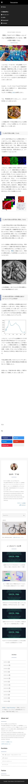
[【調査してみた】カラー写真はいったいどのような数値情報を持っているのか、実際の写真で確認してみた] (14, 53)
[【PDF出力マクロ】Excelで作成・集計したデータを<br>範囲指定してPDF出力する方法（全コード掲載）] (14, 595)
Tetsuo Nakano (11, 781)
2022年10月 (6, 688)
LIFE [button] (3, 17)
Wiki (12, 250)
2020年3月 (6, 701)
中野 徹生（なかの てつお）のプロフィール (11, 754)
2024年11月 (6, 665)
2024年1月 (6, 671)
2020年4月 (6, 698)
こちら (13, 92)
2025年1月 (6, 662)
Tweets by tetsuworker (5, 775)
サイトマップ (4, 764)
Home (4, 7)
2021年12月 (6, 691)
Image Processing (14, 42)
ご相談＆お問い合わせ (16, 537)
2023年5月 (6, 681)
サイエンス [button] (5, 14)
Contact (4, 23)
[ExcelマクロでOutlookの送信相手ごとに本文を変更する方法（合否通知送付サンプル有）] (14, 633)
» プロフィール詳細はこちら (6, 741)
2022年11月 (6, 685)
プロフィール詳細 (21, 503)
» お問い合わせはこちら (5, 743)
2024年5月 (6, 668)
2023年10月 (6, 678)
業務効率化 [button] (5, 11)
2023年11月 (6, 675)
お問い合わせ (22, 505)
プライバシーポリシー (6, 761)
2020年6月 (6, 694)
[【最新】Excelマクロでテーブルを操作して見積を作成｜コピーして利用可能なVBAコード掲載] (14, 614)
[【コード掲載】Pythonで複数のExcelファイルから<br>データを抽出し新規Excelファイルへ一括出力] (14, 576)
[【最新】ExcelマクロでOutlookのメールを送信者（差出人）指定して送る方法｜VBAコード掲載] (14, 557)
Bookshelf (5, 20)
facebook (5, 437)
